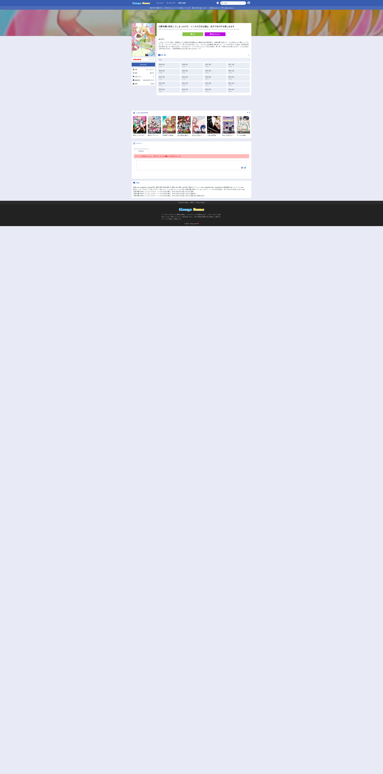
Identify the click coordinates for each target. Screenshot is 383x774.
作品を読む (143, 64)
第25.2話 (208, 71)
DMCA (192, 202)
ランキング (170, 3)
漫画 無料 (166, 187)
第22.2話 (162, 83)
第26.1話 (185, 71)
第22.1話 (185, 83)
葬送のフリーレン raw (196, 187)
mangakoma (219, 187)
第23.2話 (208, 77)
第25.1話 (231, 71)
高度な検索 (182, 3)
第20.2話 (162, 89)
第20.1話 (185, 89)
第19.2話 (208, 89)
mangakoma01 (209, 187)
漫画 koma (200, 195)
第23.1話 (231, 77)
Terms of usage (183, 202)
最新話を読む (215, 34)
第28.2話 (162, 64)
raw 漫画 (178, 187)
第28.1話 (185, 64)
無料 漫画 (159, 187)
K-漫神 (172, 187)
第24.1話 (185, 77)
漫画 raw (136, 187)
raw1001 (185, 187)
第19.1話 (231, 89)
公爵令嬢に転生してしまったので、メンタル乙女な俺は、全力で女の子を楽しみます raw (215, 189)
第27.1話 (231, 64)
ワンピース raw (238, 187)
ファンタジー (150, 69)
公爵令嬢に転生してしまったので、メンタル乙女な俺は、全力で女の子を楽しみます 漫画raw (164, 193)
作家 (193, 34)
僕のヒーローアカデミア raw (142, 189)
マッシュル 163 (179, 189)
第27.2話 (208, 64)
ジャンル (159, 3)
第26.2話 (162, 71)
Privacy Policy (200, 202)
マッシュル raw (168, 189)
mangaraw (143, 187)
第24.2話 (162, 77)
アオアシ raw (157, 189)
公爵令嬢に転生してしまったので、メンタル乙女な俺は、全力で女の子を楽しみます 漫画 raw (164, 195)
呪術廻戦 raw (228, 187)
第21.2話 (208, 83)
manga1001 (151, 187)
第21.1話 (231, 83)
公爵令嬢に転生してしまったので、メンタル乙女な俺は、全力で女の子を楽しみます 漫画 (163, 191)
